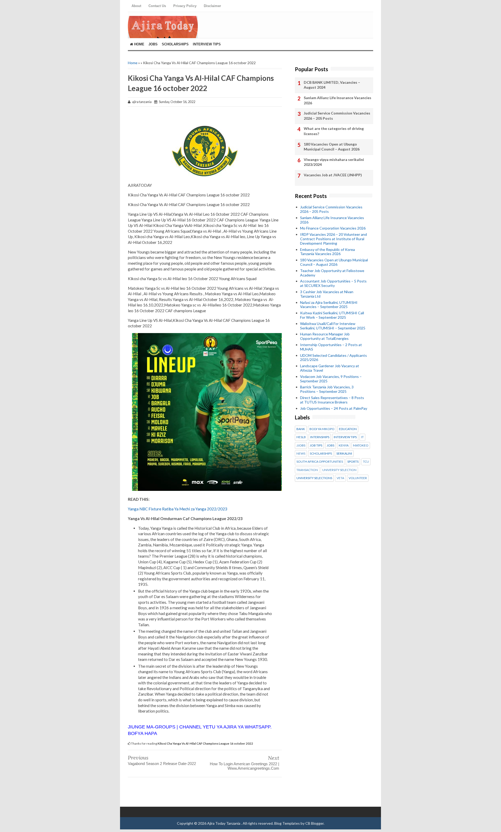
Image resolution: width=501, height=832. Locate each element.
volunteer (358, 478)
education (348, 429)
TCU (366, 461)
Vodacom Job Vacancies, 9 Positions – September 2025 (331, 378)
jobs (330, 445)
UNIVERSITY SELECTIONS (314, 478)
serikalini (344, 453)
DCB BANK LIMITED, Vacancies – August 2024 (332, 85)
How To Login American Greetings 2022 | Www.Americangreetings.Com (244, 766)
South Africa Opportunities (319, 461)
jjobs (300, 445)
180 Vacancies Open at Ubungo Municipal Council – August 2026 (332, 147)
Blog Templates (287, 823)
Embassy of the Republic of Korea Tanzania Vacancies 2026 (327, 251)
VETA (340, 478)
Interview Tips (207, 44)
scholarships (321, 453)
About (136, 6)
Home (138, 44)
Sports (353, 461)
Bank (300, 429)
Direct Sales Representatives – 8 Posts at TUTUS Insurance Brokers (332, 399)
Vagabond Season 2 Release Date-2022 (162, 763)
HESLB (301, 437)
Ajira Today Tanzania (224, 823)
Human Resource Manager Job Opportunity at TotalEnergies (325, 336)
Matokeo (360, 445)
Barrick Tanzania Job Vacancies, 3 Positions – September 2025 (327, 389)
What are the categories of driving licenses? (334, 131)
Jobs (153, 44)
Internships (319, 437)
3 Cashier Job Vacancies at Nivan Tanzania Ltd (326, 294)
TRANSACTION (307, 470)
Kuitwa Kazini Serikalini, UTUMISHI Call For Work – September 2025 (332, 315)
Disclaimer (212, 6)
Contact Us (157, 6)
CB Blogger (314, 823)
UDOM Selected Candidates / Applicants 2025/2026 (333, 357)
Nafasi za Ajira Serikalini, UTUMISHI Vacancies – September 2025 (328, 304)
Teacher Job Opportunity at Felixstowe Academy (332, 272)
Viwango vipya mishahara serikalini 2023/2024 (334, 162)
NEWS (300, 453)
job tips (316, 445)
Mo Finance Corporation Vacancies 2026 (333, 228)
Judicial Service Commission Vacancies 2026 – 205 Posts (337, 115)
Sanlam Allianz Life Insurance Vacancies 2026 (337, 100)
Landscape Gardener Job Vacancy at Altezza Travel (329, 368)
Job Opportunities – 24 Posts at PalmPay (333, 408)
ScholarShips (175, 44)
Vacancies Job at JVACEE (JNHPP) (333, 175)
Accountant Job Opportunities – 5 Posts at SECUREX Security (333, 283)
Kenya (344, 445)
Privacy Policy (184, 6)
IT (362, 437)
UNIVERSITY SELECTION (339, 470)
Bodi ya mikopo (322, 429)
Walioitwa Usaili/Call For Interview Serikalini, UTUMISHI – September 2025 (332, 325)
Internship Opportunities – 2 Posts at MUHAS (331, 346)
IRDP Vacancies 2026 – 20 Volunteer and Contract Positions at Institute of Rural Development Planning (333, 238)
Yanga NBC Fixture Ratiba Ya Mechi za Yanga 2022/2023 (177, 509)
